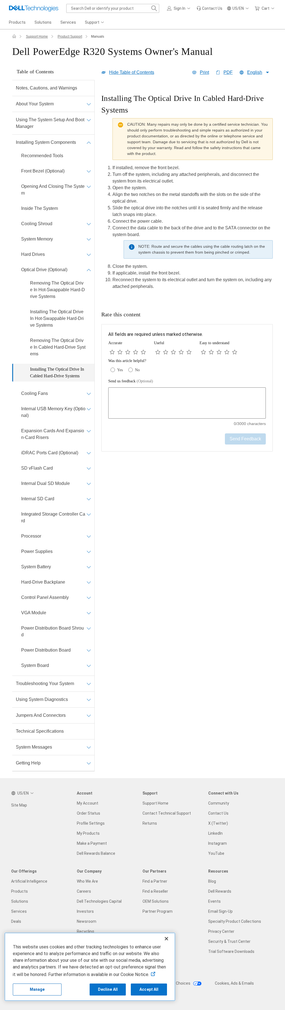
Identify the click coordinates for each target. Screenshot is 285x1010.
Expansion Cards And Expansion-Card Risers (52, 434)
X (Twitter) (218, 823)
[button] (179, 8)
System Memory (37, 239)
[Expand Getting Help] (89, 763)
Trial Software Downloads (231, 951)
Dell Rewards (219, 891)
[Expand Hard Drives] (89, 254)
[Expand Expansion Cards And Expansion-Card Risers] (89, 431)
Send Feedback (245, 438)
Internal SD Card (37, 498)
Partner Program (157, 911)
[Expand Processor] (89, 536)
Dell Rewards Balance (96, 853)
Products (19, 891)
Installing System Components (46, 142)
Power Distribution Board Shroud (52, 631)
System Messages (34, 747)
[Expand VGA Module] (89, 613)
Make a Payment (92, 843)
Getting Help (28, 763)
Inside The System (39, 208)
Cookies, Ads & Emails (234, 983)
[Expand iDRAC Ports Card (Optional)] (89, 453)
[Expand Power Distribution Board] (89, 650)
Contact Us (218, 813)
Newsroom (86, 921)
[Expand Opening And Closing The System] (89, 186)
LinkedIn (215, 833)
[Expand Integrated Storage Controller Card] (89, 514)
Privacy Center (221, 931)
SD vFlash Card (37, 468)
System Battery (36, 566)
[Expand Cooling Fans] (89, 393)
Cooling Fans (34, 393)
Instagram (217, 843)
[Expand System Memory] (89, 239)
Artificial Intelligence (29, 881)
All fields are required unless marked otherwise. (155, 334)
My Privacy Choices (173, 983)
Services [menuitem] (68, 22)
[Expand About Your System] (89, 104)
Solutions (19, 901)
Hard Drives (33, 254)
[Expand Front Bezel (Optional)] (89, 171)
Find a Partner (154, 881)
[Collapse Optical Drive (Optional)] (89, 269)
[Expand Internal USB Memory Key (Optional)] (89, 409)
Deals (16, 921)
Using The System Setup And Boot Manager (50, 123)
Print (204, 72)
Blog (212, 881)
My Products (88, 833)
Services (19, 911)
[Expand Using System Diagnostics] (89, 699)
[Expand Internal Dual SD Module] (89, 483)
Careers (84, 891)
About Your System (35, 103)
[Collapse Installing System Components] (89, 142)
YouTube (216, 853)
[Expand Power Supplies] (89, 551)
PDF (228, 72)
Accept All (148, 989)
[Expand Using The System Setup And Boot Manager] (89, 119)
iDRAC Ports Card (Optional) (49, 452)
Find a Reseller (155, 891)
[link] (209, 8)
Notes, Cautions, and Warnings (46, 88)
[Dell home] (14, 36)
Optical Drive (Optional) (44, 269)
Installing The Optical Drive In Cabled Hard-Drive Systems (57, 372)
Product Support (70, 36)
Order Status (88, 813)
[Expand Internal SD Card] (89, 499)
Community (218, 803)
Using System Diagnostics (42, 699)
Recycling (85, 931)
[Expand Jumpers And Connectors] (89, 715)
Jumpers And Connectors (41, 715)
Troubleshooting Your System (45, 683)
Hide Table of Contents (131, 72)
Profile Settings (91, 823)
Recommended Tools (42, 155)
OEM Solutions (155, 901)
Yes (120, 370)
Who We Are (87, 881)
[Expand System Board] (89, 665)
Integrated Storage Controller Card (53, 517)
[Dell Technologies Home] (34, 8)
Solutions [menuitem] (43, 22)
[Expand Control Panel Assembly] (89, 597)
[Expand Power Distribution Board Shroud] (89, 628)
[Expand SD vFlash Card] (89, 468)
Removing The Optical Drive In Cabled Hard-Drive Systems (57, 347)
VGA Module (33, 612)
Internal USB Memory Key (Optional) (53, 412)
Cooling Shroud (36, 223)
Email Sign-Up (220, 911)
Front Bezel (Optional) (43, 171)
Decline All (108, 989)
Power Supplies (37, 551)
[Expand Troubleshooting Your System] (89, 683)
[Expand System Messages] (89, 747)
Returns (149, 823)
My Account (87, 803)
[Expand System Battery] (89, 567)
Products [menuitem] (17, 22)
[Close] (166, 939)
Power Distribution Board (46, 650)
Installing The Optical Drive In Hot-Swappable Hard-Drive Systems (57, 318)
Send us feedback (130, 381)
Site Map (19, 805)
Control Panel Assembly (45, 597)
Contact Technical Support (166, 813)
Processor (31, 536)
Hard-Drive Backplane (43, 582)
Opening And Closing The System (53, 189)
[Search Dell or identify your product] (154, 8)
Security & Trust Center (229, 941)
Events (214, 901)
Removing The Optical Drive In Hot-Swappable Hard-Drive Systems (57, 290)
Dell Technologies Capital (99, 901)
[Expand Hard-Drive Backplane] (89, 582)
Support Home (37, 36)
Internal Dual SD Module (45, 483)
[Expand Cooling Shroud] (89, 223)
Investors (85, 911)
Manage (37, 989)
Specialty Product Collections (234, 921)
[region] (187, 193)
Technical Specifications (40, 731)
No (137, 370)
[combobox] (112, 8)
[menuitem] (94, 22)
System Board (35, 665)
